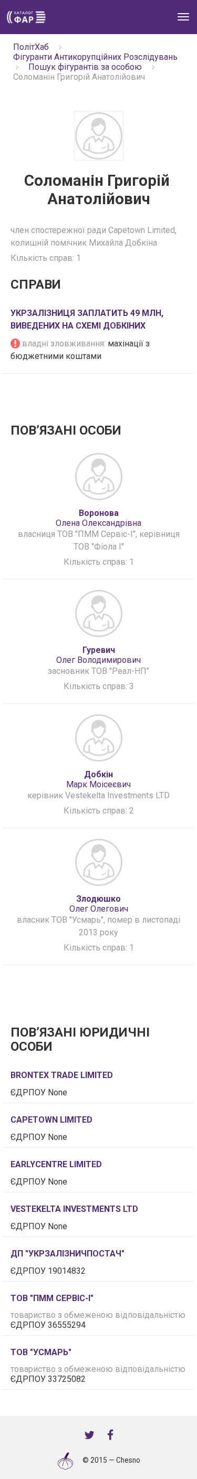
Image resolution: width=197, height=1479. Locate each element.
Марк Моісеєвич (98, 779)
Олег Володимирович (98, 655)
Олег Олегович (98, 904)
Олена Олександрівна (98, 518)
